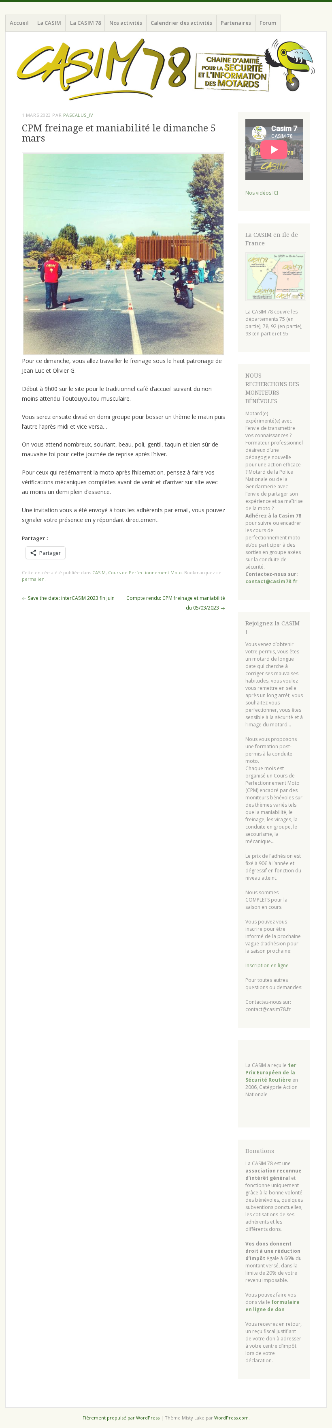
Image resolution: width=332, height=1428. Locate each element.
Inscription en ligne (267, 965)
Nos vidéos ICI (261, 192)
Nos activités (125, 22)
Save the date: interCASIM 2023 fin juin (68, 598)
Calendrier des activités (181, 22)
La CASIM (49, 22)
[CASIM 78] (166, 70)
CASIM (99, 572)
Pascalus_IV (78, 115)
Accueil (19, 22)
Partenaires (236, 22)
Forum (268, 22)
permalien (33, 579)
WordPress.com (231, 1418)
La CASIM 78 (85, 22)
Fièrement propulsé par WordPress (121, 1418)
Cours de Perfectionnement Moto (145, 572)
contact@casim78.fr (271, 581)
